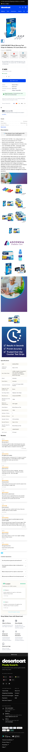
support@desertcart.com (11, 716)
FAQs (4, 747)
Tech (8, 11)
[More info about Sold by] (18, 84)
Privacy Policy (6, 742)
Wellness (3, 11)
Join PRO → (4, 114)
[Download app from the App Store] (16, 736)
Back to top (14, 654)
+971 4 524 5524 (9, 722)
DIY (24, 11)
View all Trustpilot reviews (14, 612)
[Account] (23, 7)
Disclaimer (5, 744)
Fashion (19, 11)
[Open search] (20, 7)
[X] (6, 683)
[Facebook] (9, 683)
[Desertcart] (5, 7)
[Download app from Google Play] (6, 736)
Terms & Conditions (8, 740)
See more (3, 127)
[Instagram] (3, 683)
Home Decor (13, 11)
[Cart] (25, 7)
